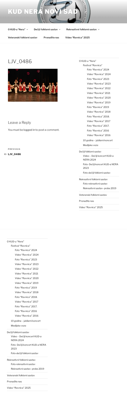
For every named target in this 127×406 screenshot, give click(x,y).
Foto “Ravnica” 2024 (98, 69)
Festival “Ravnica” (92, 65)
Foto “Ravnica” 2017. (98, 125)
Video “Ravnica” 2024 (99, 74)
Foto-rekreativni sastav (95, 183)
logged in (29, 129)
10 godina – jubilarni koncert (98, 140)
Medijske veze (90, 145)
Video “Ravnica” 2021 (98, 93)
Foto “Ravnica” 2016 (98, 130)
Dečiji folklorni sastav (46, 29)
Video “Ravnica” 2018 (98, 111)
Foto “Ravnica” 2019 (98, 107)
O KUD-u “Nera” (16, 29)
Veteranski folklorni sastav (22, 37)
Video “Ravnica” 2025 (77, 37)
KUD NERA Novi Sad (43, 11)
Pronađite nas (51, 37)
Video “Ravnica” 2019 (98, 102)
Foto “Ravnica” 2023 (98, 79)
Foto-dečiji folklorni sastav (96, 172)
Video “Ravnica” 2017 (98, 121)
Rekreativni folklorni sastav (81, 29)
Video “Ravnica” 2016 (98, 135)
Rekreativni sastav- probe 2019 (99, 188)
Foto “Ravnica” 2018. (98, 116)
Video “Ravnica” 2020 (99, 97)
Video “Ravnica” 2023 (99, 83)
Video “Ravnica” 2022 (98, 88)
